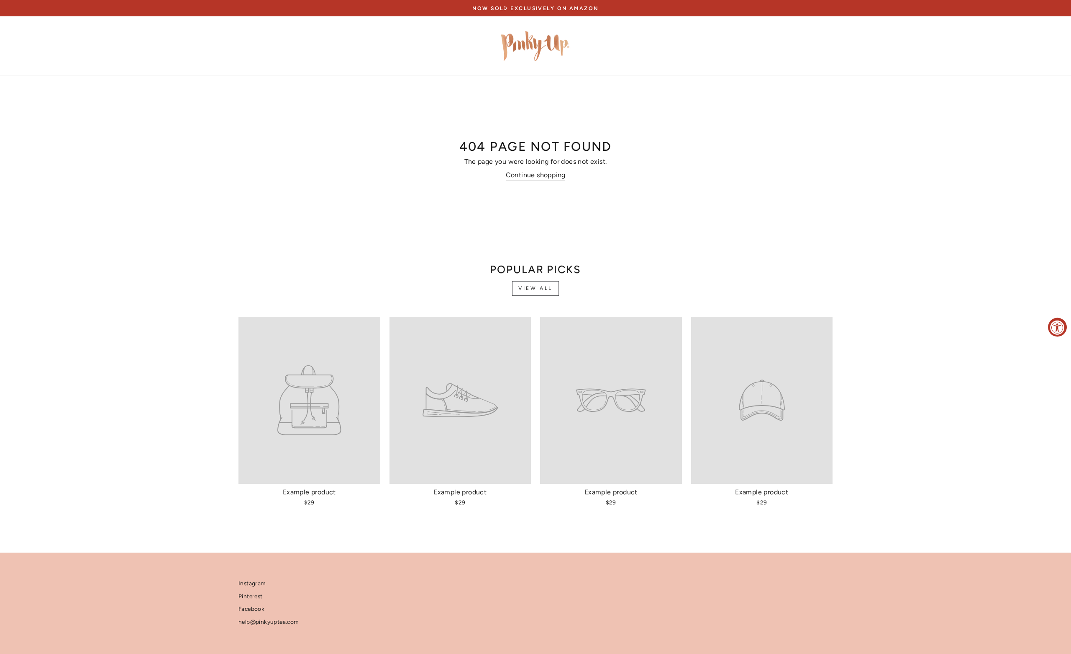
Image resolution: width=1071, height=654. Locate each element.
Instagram (252, 583)
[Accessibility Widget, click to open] (1057, 327)
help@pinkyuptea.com (268, 621)
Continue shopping (536, 175)
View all (535, 288)
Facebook (251, 608)
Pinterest (250, 596)
